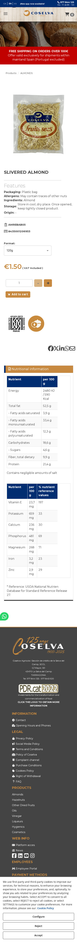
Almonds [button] (17, 794)
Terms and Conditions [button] (29, 749)
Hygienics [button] (18, 826)
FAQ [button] (18, 781)
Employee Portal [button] (26, 868)
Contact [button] (20, 720)
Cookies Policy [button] (24, 770)
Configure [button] (39, 916)
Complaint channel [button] (27, 760)
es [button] (15, 4)
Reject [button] (38, 926)
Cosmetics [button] (18, 832)
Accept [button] (38, 935)
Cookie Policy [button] (45, 908)
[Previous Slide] (8, 124)
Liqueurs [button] (17, 821)
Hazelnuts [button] (18, 799)
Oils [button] (14, 810)
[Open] (47, 250)
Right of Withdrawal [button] (28, 776)
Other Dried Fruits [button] (23, 805)
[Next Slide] (69, 124)
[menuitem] (10, 3)
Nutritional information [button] (30, 369)
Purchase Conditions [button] (28, 765)
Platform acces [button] (25, 845)
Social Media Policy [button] (27, 743)
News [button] (19, 850)
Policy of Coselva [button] (26, 754)
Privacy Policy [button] (24, 738)
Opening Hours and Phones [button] (33, 725)
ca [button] (5, 4)
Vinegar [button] (17, 816)
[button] (38, 13)
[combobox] (23, 250)
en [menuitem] (10, 4)
